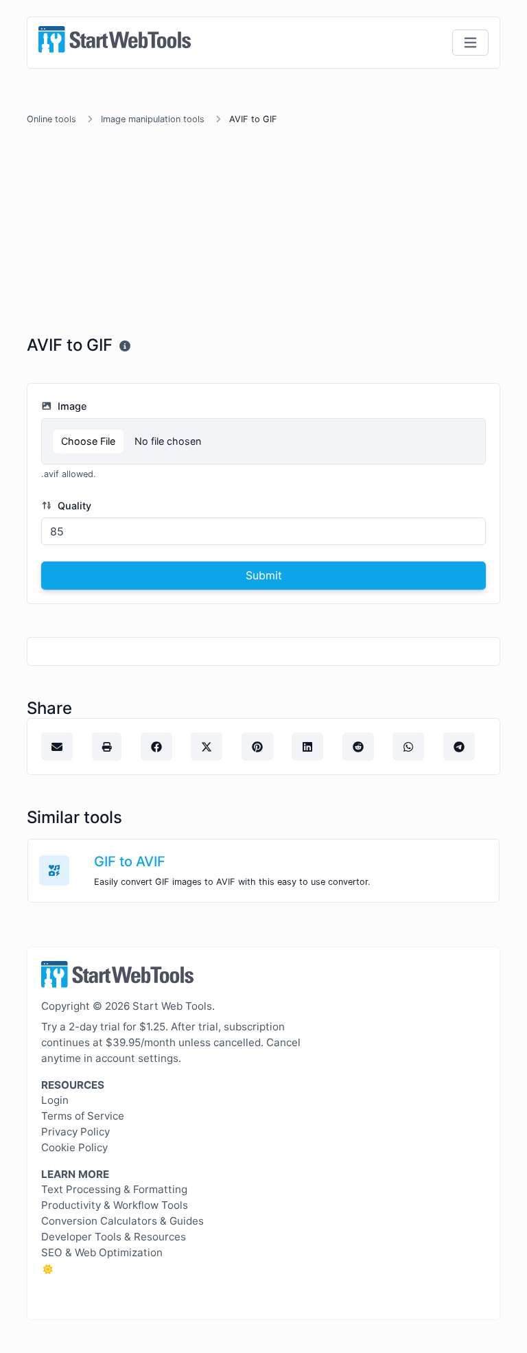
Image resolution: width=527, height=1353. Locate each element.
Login (55, 1100)
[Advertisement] (263, 233)
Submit (264, 575)
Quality (73, 505)
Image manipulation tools (152, 119)
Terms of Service (82, 1115)
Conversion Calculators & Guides (122, 1220)
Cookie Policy (74, 1147)
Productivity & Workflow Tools (114, 1205)
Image (70, 406)
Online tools (51, 119)
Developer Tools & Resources (113, 1236)
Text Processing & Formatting (114, 1189)
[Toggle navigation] (470, 43)
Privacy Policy (75, 1131)
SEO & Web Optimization (102, 1252)
